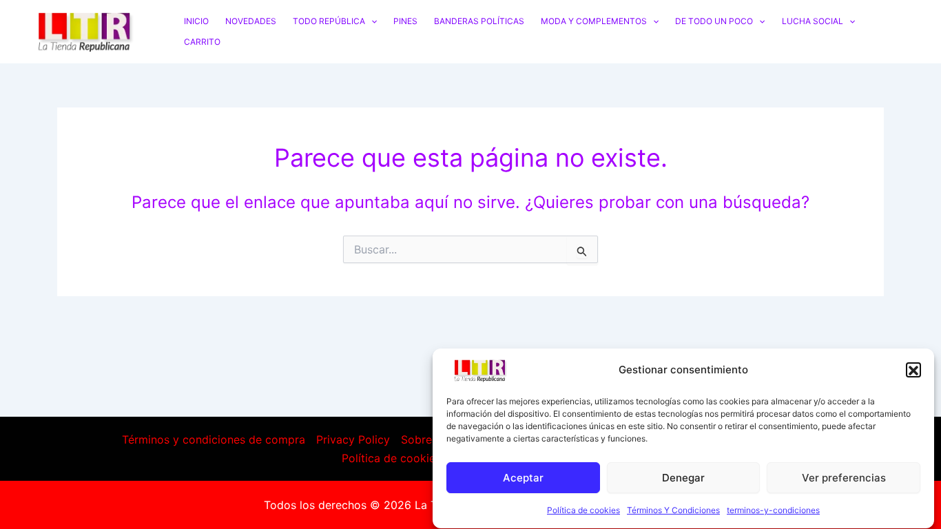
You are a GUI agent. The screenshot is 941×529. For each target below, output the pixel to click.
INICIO (196, 21)
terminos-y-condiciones (773, 511)
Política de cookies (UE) (405, 458)
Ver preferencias (844, 477)
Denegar (683, 477)
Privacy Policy (353, 439)
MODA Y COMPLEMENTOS (594, 21)
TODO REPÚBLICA (329, 21)
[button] (913, 370)
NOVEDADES (250, 21)
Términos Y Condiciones (673, 511)
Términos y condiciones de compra (213, 439)
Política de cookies (583, 511)
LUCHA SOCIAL (812, 21)
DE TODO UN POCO (714, 21)
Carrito (202, 42)
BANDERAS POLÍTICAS (479, 21)
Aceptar (523, 477)
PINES (405, 21)
